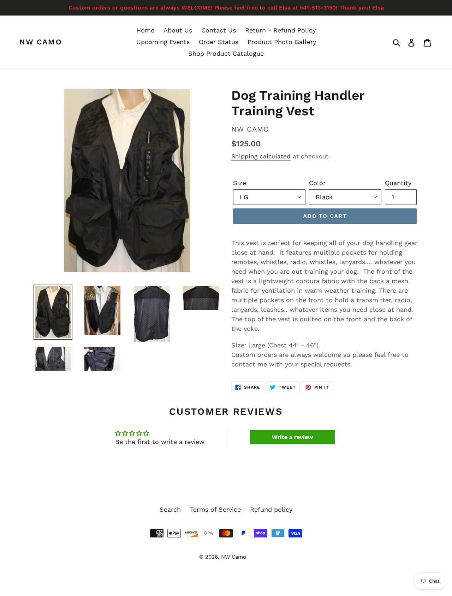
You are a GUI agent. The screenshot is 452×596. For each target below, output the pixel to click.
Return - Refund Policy (280, 30)
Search (170, 509)
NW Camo (40, 41)
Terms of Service (215, 509)
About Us (177, 30)
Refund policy (271, 509)
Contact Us (218, 30)
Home (145, 30)
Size (239, 183)
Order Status (218, 41)
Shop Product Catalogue (226, 53)
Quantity (398, 183)
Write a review (292, 437)
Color (317, 183)
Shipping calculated (261, 156)
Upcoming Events (163, 41)
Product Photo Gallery (282, 41)
